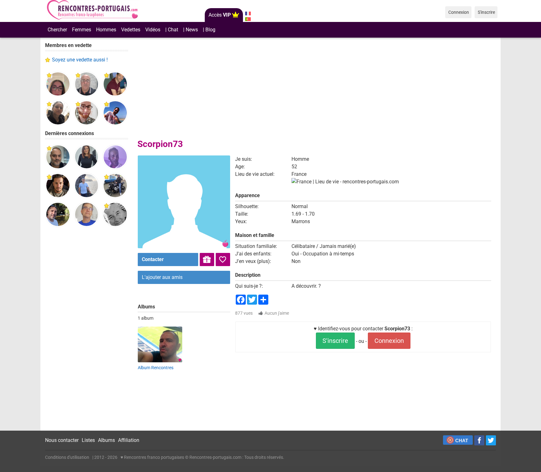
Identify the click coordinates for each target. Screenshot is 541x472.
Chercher (57, 30)
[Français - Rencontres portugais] (248, 13)
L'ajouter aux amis (162, 277)
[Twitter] (491, 440)
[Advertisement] (86, 329)
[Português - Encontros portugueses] (248, 19)
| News (190, 30)
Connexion (389, 340)
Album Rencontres (155, 367)
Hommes (106, 30)
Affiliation (128, 440)
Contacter (153, 259)
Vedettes (130, 30)
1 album (145, 318)
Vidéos (152, 30)
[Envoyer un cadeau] (207, 259)
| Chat (171, 30)
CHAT (461, 440)
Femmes (81, 30)
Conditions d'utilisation (67, 457)
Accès (220, 15)
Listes (88, 440)
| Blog (209, 30)
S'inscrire (335, 340)
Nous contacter (62, 440)
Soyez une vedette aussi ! (80, 60)
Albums (106, 440)
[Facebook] (479, 440)
